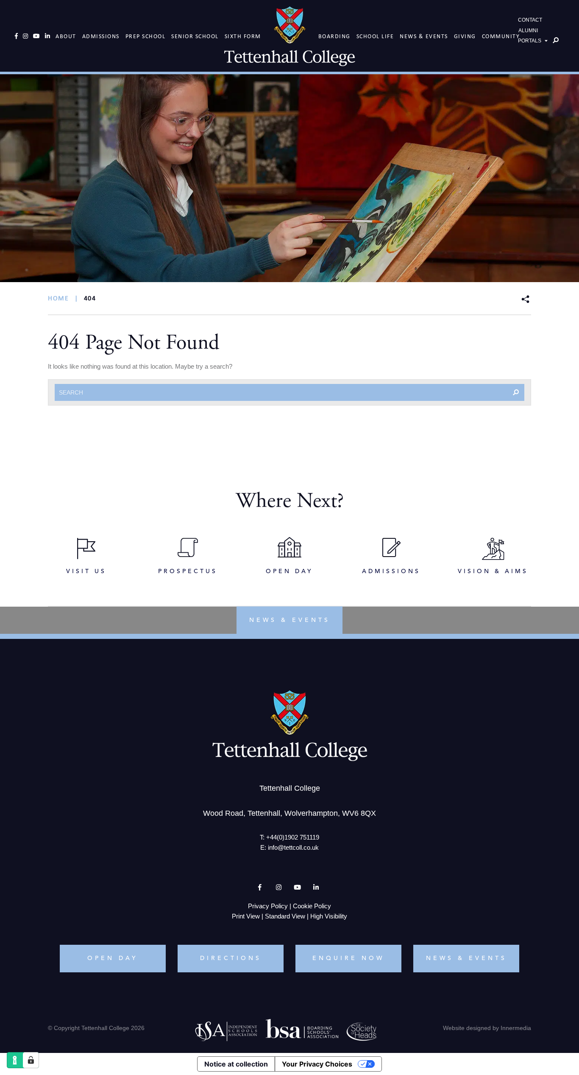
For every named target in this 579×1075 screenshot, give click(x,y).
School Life (375, 36)
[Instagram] (25, 36)
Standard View (285, 916)
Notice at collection (236, 1064)
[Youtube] (36, 36)
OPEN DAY (112, 958)
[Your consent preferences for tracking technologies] (31, 1060)
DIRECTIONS (231, 958)
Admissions (101, 36)
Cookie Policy (312, 906)
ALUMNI (528, 31)
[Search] (555, 40)
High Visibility (328, 916)
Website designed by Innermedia (487, 1028)
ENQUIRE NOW (348, 958)
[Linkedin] (47, 36)
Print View (246, 916)
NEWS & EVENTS (466, 958)
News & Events (424, 36)
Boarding (334, 36)
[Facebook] (16, 36)
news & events (289, 620)
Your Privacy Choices (317, 1064)
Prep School (145, 36)
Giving (465, 36)
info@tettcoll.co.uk (293, 847)
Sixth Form (243, 36)
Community (501, 36)
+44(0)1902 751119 (292, 837)
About (66, 36)
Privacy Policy (268, 906)
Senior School (195, 36)
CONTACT (530, 20)
